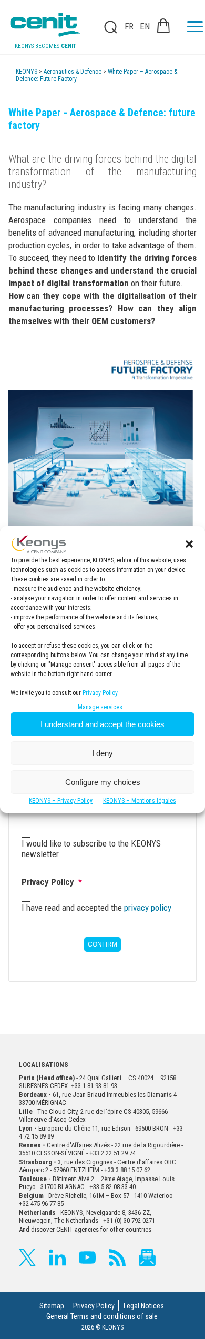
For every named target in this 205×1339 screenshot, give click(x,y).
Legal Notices (144, 1306)
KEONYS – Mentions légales (139, 800)
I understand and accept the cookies (102, 724)
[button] (189, 544)
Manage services (100, 707)
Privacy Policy (94, 1306)
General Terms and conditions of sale (102, 1316)
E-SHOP (163, 25)
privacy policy (147, 907)
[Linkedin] (57, 1257)
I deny (102, 753)
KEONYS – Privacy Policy (61, 800)
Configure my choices (102, 782)
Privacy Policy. (101, 693)
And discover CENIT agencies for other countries (85, 1229)
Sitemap (51, 1306)
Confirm (102, 944)
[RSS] (117, 1257)
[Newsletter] (147, 1257)
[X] (27, 1257)
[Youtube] (87, 1257)
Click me (107, 27)
